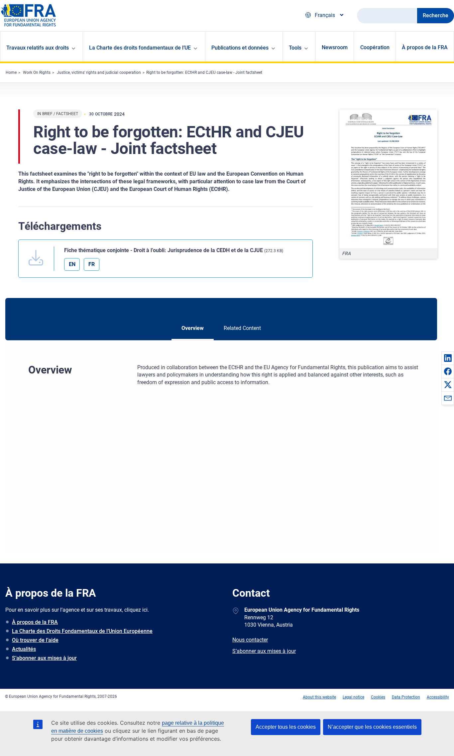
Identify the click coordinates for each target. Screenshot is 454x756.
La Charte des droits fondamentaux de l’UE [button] (140, 48)
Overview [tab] (192, 328)
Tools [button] (295, 48)
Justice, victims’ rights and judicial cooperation (99, 72)
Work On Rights (37, 72)
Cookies (378, 697)
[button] (448, 358)
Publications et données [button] (240, 48)
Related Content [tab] (242, 328)
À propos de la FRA (425, 47)
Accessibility (438, 697)
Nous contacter (250, 640)
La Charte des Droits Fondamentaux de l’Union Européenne (82, 631)
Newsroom (335, 47)
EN (72, 264)
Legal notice (353, 697)
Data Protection (406, 697)
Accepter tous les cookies (286, 727)
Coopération (375, 47)
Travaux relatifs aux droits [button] (37, 48)
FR (91, 264)
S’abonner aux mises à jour (44, 658)
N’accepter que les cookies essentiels (372, 727)
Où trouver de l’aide (35, 640)
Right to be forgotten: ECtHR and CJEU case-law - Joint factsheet (204, 72)
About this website (319, 697)
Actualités (24, 649)
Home (11, 72)
